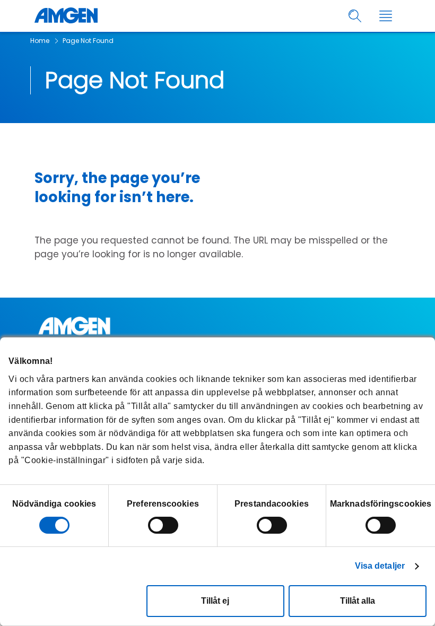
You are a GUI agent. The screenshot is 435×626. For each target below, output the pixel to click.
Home (39, 40)
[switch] (163, 525)
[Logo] (217, 326)
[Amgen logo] (66, 16)
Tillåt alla (357, 600)
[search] (355, 16)
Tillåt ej (215, 600)
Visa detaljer (380, 565)
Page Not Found (88, 40)
